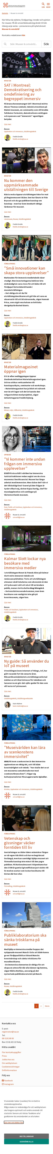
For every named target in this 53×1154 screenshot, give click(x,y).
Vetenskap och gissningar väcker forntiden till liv (19, 843)
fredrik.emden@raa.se (20, 139)
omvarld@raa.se (18, 517)
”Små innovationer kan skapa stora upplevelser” (26, 270)
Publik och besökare (15, 507)
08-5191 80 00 (8, 1038)
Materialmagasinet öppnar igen (21, 369)
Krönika (7, 789)
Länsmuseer (8, 219)
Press (4, 1056)
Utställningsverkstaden (25, 698)
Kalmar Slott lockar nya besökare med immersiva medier (25, 563)
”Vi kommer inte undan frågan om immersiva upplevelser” (24, 464)
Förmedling (8, 886)
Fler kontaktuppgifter (11, 1052)
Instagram (9, 1084)
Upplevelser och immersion (13, 131)
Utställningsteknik (30, 131)
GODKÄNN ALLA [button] (26, 1141)
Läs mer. (7, 124)
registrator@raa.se (10, 1031)
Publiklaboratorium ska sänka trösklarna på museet (25, 940)
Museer (15, 219)
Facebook (8, 1080)
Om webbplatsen (9, 1063)
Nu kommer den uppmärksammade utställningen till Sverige (26, 185)
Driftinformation (9, 1070)
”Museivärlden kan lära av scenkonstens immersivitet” (24, 752)
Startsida (5, 13)
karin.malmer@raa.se (20, 706)
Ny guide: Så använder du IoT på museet (26, 663)
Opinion (7, 455)
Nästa (47, 1006)
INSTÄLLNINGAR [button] (27, 1136)
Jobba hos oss (8, 1059)
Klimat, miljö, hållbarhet (12, 410)
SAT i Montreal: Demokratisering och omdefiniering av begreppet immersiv (23, 92)
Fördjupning (9, 264)
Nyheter (7, 81)
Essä (5, 507)
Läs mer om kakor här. (13, 1122)
